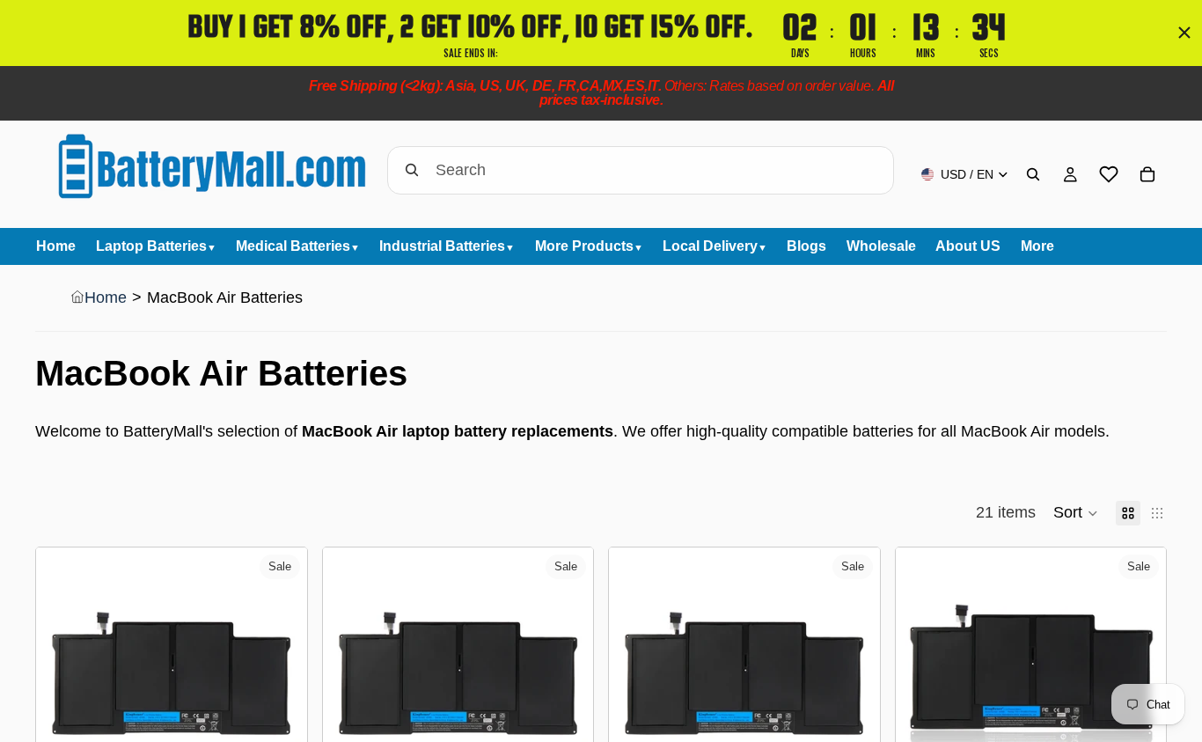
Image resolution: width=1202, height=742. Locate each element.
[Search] (1033, 174)
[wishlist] (1108, 174)
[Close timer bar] (1184, 33)
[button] (1075, 513)
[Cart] (1147, 174)
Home (105, 297)
